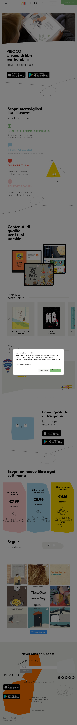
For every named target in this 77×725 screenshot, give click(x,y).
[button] (36, 370)
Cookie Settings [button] (44, 370)
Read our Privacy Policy (23, 364)
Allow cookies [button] (55, 370)
